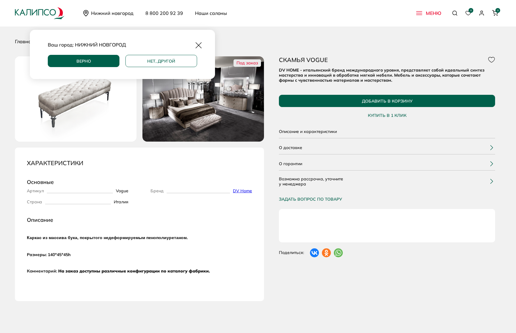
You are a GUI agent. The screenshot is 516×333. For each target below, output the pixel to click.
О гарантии (290, 163)
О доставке (290, 147)
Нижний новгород (112, 13)
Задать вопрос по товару (310, 199)
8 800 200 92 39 (164, 13)
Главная (24, 41)
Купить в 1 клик (387, 115)
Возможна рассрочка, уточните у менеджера (311, 181)
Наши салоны (211, 13)
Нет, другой (161, 61)
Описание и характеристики (308, 131)
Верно (83, 61)
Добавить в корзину (387, 101)
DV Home (242, 190)
